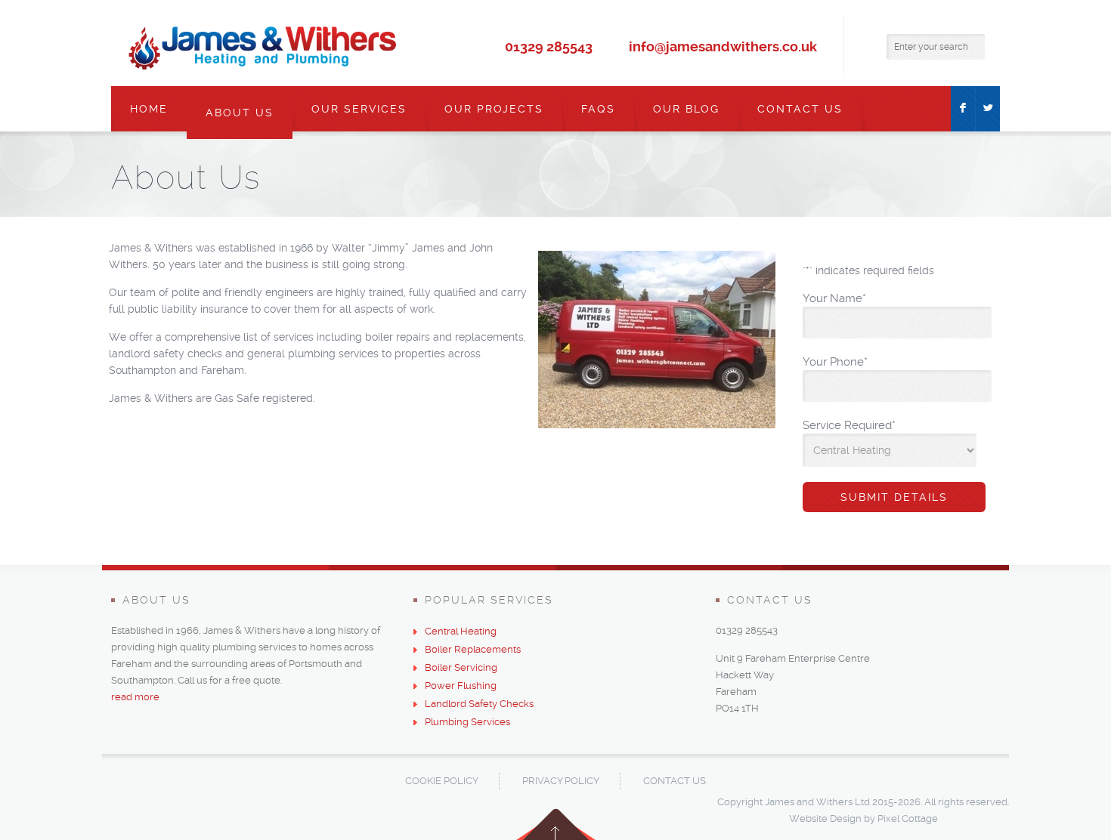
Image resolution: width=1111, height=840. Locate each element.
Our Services (359, 109)
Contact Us (800, 109)
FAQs (598, 109)
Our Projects (493, 109)
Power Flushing (461, 685)
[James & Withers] (262, 47)
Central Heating (461, 631)
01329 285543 (549, 46)
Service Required (849, 425)
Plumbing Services (467, 721)
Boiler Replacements (473, 649)
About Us (240, 113)
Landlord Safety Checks (479, 703)
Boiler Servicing (461, 667)
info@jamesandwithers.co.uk (723, 46)
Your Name (834, 298)
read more (135, 697)
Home (149, 109)
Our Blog (686, 109)
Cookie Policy (441, 780)
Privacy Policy (560, 780)
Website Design (825, 818)
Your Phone (835, 362)
